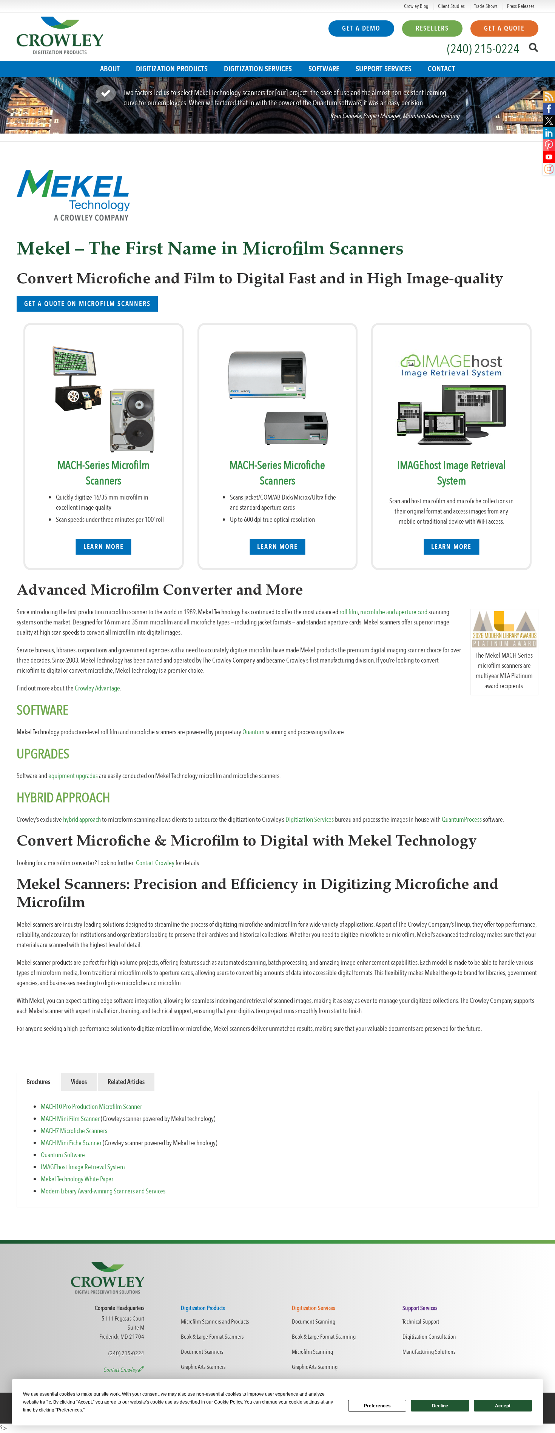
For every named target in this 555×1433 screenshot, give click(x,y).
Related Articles (126, 1082)
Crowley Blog (416, 6)
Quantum (253, 732)
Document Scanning (313, 1322)
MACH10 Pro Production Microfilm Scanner (91, 1107)
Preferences (377, 1405)
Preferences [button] (69, 1410)
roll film (348, 612)
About (110, 69)
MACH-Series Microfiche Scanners (277, 473)
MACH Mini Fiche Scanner (71, 1143)
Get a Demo (361, 28)
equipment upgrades (73, 776)
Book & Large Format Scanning (324, 1337)
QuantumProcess (462, 819)
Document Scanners (202, 1352)
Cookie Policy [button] (228, 1402)
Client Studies (451, 6)
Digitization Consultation (429, 1337)
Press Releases (521, 6)
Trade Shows (486, 6)
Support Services (384, 69)
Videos (79, 1082)
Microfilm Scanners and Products (215, 1322)
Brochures (38, 1082)
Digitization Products (172, 69)
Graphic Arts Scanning (315, 1367)
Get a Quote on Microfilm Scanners (87, 304)
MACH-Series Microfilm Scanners (103, 473)
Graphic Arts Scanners (203, 1367)
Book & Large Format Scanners (212, 1337)
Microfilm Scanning (312, 1352)
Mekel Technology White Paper (77, 1179)
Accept (502, 1405)
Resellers (432, 28)
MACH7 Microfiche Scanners (74, 1131)
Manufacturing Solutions (428, 1352)
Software (324, 69)
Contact (441, 69)
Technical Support (420, 1322)
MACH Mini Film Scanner (70, 1119)
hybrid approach (82, 819)
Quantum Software (63, 1155)
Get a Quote (504, 28)
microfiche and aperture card (393, 612)
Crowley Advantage (97, 688)
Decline (440, 1405)
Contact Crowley (155, 863)
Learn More (103, 547)
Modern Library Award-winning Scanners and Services (103, 1191)
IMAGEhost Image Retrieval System (451, 473)
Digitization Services (258, 69)
